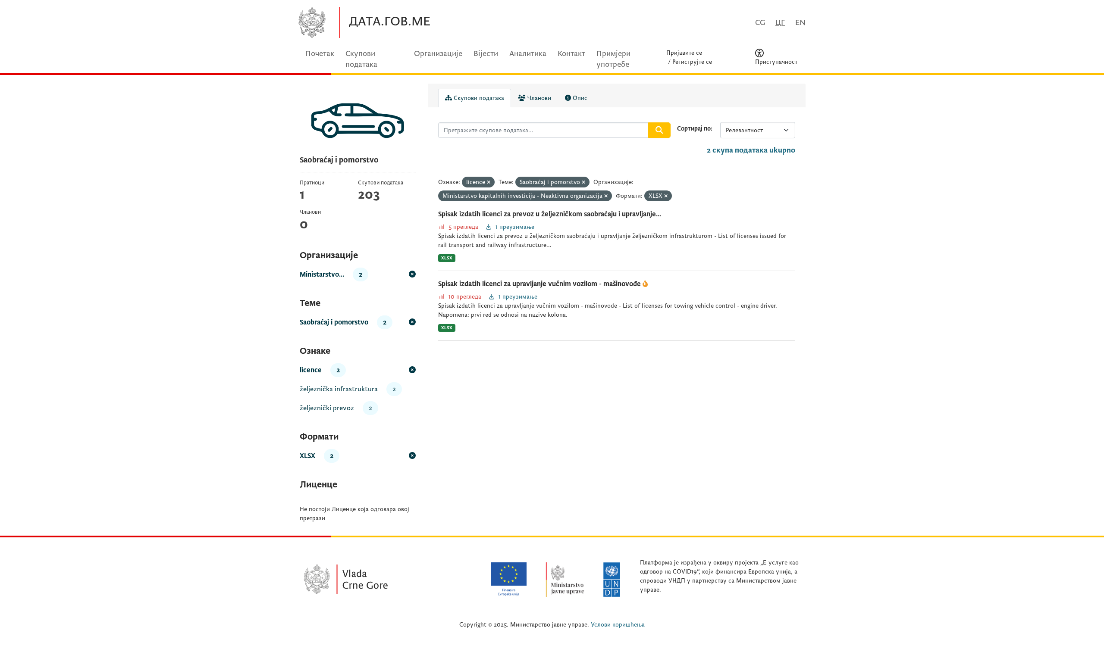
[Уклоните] (488, 182)
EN (800, 22)
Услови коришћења (618, 624)
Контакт (571, 53)
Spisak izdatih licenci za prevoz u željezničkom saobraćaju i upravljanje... (549, 214)
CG (760, 22)
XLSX (446, 258)
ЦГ (780, 22)
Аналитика (527, 53)
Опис (579, 98)
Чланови (538, 98)
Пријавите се (684, 52)
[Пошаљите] (659, 130)
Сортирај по (694, 128)
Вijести (486, 53)
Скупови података (478, 98)
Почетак (319, 53)
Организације (438, 53)
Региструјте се (692, 62)
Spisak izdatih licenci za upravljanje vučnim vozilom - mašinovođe (540, 284)
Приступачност (776, 62)
